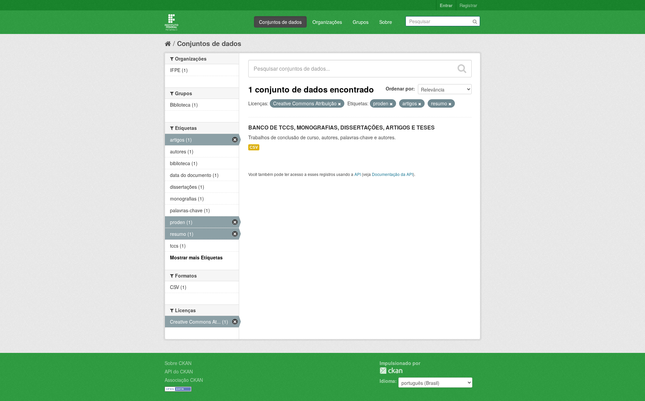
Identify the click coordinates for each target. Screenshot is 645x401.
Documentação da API (392, 174)
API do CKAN (179, 371)
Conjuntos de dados (280, 22)
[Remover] (339, 103)
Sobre (385, 22)
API (357, 174)
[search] (462, 69)
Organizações (327, 22)
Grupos (361, 22)
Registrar (468, 5)
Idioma (387, 380)
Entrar (446, 5)
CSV (254, 147)
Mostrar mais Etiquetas (196, 257)
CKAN (391, 370)
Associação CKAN (184, 379)
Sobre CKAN (178, 363)
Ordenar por (399, 88)
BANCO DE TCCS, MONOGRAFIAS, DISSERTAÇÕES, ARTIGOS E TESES (341, 127)
